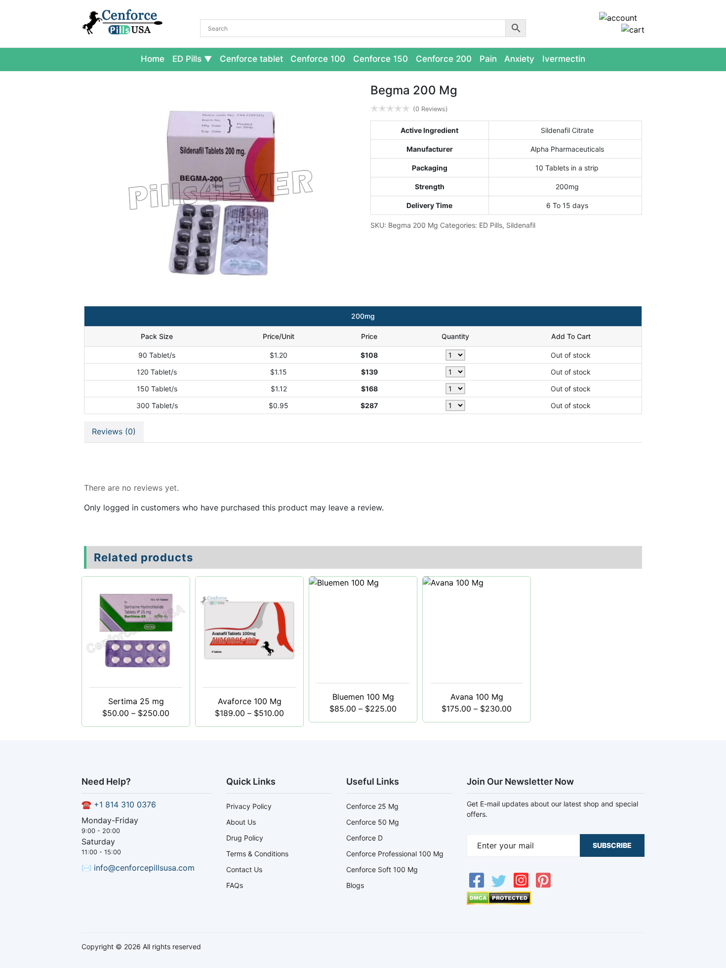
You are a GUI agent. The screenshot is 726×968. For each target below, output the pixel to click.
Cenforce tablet (251, 59)
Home (152, 59)
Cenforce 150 (380, 59)
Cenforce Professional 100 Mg (395, 853)
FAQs (234, 885)
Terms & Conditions (257, 853)
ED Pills (187, 59)
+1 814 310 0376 (125, 804)
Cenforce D (364, 838)
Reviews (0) (114, 431)
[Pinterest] (543, 885)
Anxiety (519, 59)
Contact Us (244, 869)
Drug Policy (244, 838)
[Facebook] (477, 885)
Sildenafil (520, 225)
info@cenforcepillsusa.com (144, 868)
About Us (241, 822)
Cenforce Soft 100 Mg (382, 869)
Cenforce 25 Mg (372, 806)
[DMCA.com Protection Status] (499, 902)
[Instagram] (522, 885)
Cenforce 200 (444, 59)
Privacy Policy (249, 806)
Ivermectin (563, 59)
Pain (488, 59)
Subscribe (612, 845)
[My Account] (618, 18)
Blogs (355, 885)
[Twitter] (500, 885)
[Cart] (633, 30)
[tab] (114, 431)
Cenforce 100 (317, 59)
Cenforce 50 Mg (372, 822)
